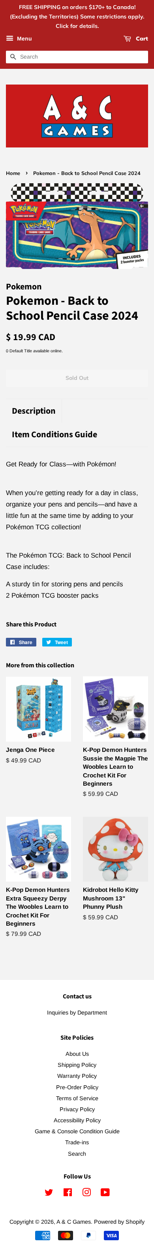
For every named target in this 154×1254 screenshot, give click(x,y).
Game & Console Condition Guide (77, 1131)
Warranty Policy (77, 1076)
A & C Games (73, 1222)
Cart (141, 38)
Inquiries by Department (77, 1012)
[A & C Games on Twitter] (49, 1194)
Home (13, 173)
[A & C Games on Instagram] (86, 1194)
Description (34, 411)
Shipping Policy (77, 1065)
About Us (77, 1054)
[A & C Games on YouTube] (105, 1194)
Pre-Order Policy (77, 1087)
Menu (23, 39)
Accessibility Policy (77, 1120)
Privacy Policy (77, 1109)
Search (77, 1154)
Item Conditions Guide (54, 435)
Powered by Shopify (119, 1222)
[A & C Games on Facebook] (67, 1194)
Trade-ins (77, 1142)
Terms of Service (77, 1098)
